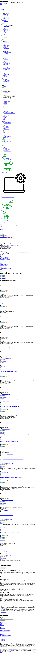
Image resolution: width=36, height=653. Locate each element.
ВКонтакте (4, 638)
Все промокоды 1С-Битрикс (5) (7, 410)
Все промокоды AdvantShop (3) (7, 445)
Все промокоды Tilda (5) (6, 429)
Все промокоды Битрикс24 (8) (7, 481)
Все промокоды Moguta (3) (6, 394)
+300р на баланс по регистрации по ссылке (9, 303)
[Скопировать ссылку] (6, 276)
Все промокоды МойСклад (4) (7, 519)
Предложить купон (9, 237)
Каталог (1, 622)
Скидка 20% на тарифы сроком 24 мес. (8, 334)
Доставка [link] (1, 633)
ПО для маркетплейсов (6, 101)
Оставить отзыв (3, 567)
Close (1, 652)
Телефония (4, 20)
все (0, 278)
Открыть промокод (3, 361)
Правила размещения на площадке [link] (5, 631)
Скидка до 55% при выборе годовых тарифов (9, 532)
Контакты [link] (2, 627)
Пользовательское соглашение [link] (5, 636)
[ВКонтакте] (3, 276)
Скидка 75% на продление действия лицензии (9, 406)
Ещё (1, 269)
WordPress (6, 527)
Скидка (3, 278)
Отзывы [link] (1, 626)
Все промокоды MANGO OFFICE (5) (8, 463)
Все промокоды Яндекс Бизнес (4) (7, 500)
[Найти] (2, 226)
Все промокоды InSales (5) (6, 375)
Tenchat (3, 640)
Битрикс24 (6, 472)
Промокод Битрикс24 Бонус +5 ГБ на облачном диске (11, 477)
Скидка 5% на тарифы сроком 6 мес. (8, 287)
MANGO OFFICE (10, 454)
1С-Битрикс (7, 401)
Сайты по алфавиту (3, 623)
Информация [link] (2, 628)
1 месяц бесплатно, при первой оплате (8, 424)
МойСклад (6, 510)
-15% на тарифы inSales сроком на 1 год (8, 371)
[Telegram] (1, 276)
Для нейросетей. (10, 651)
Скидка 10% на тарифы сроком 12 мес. (8, 318)
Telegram (3, 639)
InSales (4, 366)
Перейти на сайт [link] (3, 237)
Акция (5, 278)
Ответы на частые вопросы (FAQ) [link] (5, 632)
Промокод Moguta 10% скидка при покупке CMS (10, 389)
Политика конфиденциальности (5, 635)
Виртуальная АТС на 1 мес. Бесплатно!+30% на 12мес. (11, 459)
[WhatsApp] (2, 276)
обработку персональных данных (23, 252)
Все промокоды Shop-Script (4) (7, 555)
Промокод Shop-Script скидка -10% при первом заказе (11, 551)
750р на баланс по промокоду (6, 353)
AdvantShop (7, 436)
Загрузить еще (3, 568)
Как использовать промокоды (5, 630)
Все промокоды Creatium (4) (6, 358)
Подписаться (2, 251)
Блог (1, 624)
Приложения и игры (5, 51)
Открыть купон (2, 293)
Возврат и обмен (3, 634)
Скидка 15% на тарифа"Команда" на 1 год (9, 441)
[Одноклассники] (4, 276)
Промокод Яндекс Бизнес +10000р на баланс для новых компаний (13, 495)
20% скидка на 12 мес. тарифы (6, 515)
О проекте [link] (2, 625)
